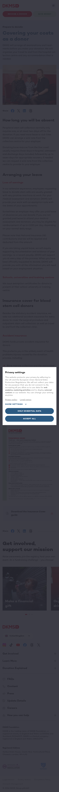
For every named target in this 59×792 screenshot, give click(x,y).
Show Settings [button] (14, 404)
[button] (29, 411)
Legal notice (25, 400)
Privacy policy (11, 400)
